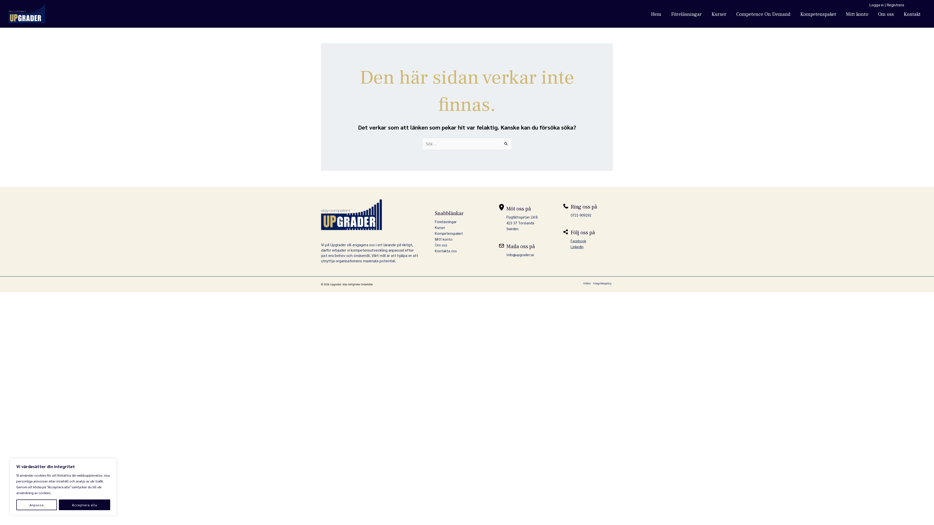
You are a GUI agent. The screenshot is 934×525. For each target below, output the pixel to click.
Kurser (719, 14)
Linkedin (577, 246)
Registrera (895, 4)
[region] (63, 486)
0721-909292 (581, 215)
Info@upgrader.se (520, 254)
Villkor (587, 283)
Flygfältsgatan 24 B (522, 217)
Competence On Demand (763, 14)
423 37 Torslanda (520, 222)
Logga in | (878, 4)
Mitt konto (857, 14)
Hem (656, 14)
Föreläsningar (686, 14)
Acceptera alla (84, 505)
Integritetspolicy (602, 283)
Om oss (886, 14)
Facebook (578, 240)
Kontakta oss (446, 250)
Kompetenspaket (818, 14)
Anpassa (36, 505)
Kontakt (912, 14)
